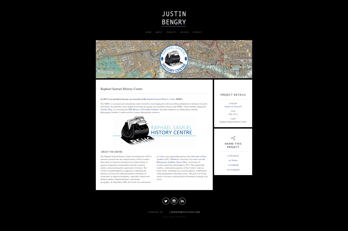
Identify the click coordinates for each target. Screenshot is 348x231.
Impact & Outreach (233, 106)
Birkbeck (175, 159)
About (159, 32)
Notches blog (106, 109)
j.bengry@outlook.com (185, 212)
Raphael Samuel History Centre (161, 99)
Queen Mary (182, 162)
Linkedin (235, 164)
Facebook (234, 155)
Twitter (235, 160)
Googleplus (235, 169)
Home (148, 32)
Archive (184, 32)
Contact (197, 32)
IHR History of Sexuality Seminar (143, 109)
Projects (171, 32)
